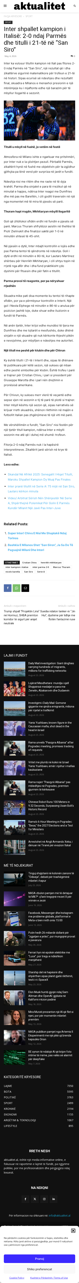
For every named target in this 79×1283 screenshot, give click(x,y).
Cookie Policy (16, 1277)
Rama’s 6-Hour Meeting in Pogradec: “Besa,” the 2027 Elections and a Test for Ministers (50, 825)
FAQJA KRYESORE (13, 16)
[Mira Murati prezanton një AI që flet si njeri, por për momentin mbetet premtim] (14, 1017)
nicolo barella (13, 571)
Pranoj (39, 1259)
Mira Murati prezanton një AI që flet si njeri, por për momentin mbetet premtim (50, 1015)
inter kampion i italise (17, 567)
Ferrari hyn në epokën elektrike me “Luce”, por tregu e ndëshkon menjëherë (49, 956)
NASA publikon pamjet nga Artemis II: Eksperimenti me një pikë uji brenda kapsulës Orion (50, 1035)
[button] (73, 1231)
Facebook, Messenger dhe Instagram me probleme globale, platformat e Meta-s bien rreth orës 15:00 (50, 916)
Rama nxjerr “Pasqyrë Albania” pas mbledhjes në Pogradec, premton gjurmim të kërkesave (49, 786)
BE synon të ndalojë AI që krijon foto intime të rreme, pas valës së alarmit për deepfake (50, 1055)
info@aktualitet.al (59, 1215)
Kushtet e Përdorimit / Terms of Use (49, 1277)
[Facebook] (8, 588)
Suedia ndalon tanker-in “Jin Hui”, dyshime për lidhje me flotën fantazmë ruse (57, 615)
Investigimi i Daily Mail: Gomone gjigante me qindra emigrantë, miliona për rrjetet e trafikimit (51, 706)
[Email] (25, 588)
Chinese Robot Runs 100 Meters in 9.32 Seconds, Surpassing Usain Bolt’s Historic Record (51, 805)
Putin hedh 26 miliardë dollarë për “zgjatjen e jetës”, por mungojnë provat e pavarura (51, 936)
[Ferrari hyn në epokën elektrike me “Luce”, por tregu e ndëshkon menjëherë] (14, 958)
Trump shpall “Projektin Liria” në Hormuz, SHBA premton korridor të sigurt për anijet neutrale (22, 617)
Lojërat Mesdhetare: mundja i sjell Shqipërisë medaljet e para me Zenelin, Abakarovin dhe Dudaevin (48, 687)
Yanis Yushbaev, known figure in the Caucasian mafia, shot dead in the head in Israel (50, 726)
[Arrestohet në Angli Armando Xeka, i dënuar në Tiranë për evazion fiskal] (14, 847)
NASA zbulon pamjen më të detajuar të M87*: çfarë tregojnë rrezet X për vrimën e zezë (50, 897)
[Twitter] (35, 1199)
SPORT (29, 16)
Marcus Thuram (61, 567)
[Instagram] (44, 1199)
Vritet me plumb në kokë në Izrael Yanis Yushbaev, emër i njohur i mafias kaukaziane (51, 766)
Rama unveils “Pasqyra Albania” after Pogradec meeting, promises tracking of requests (51, 746)
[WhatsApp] (16, 588)
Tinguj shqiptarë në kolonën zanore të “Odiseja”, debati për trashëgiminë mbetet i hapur (51, 877)
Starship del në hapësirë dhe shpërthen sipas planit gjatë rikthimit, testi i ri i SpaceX (50, 976)
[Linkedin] (53, 1199)
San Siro (28, 571)
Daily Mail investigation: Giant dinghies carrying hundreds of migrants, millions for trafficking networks (51, 667)
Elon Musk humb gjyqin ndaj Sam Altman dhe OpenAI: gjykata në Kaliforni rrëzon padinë (48, 996)
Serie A (41, 571)
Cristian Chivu (29, 562)
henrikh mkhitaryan (51, 562)
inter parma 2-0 (41, 567)
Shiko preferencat (39, 1269)
